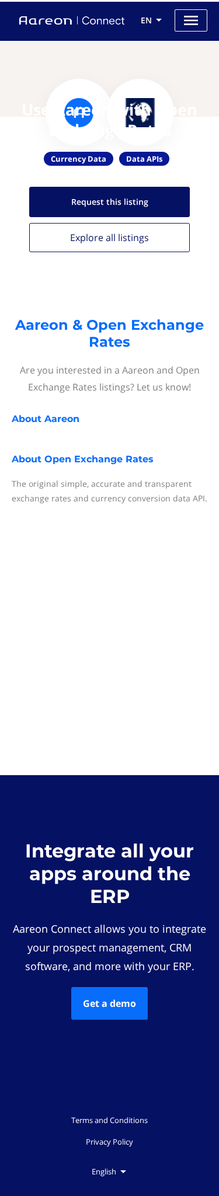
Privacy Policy (109, 1141)
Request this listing (109, 201)
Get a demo (109, 1003)
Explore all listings (109, 237)
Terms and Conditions (109, 1120)
